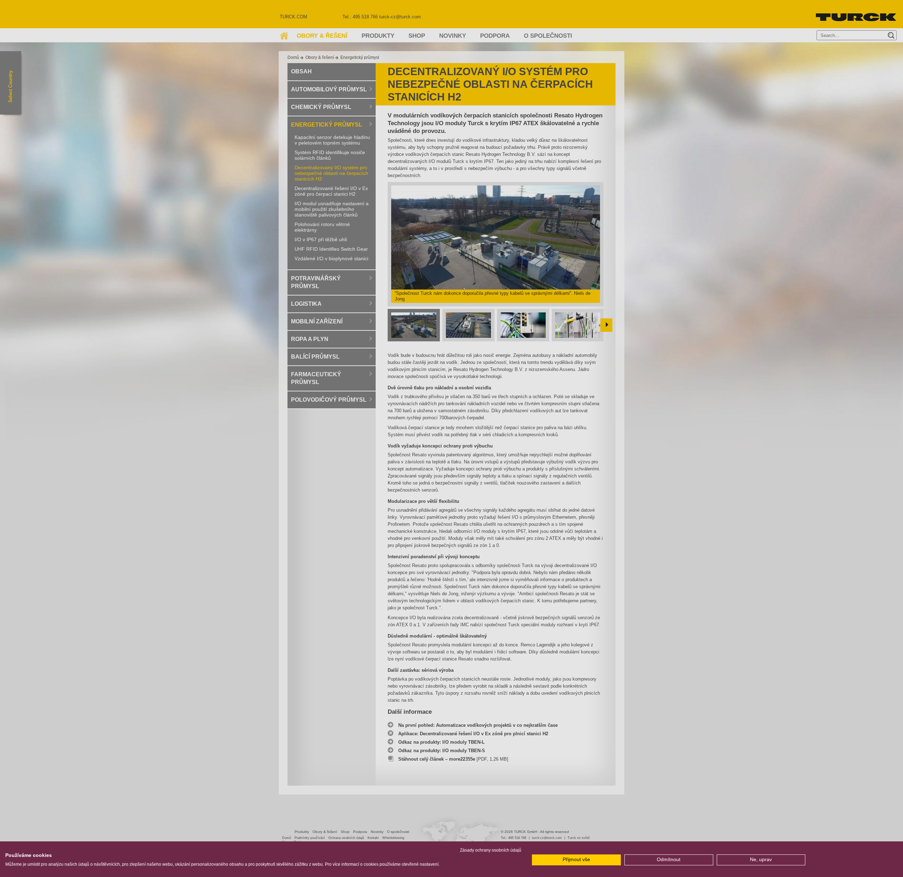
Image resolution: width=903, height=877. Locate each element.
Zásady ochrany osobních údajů (490, 850)
